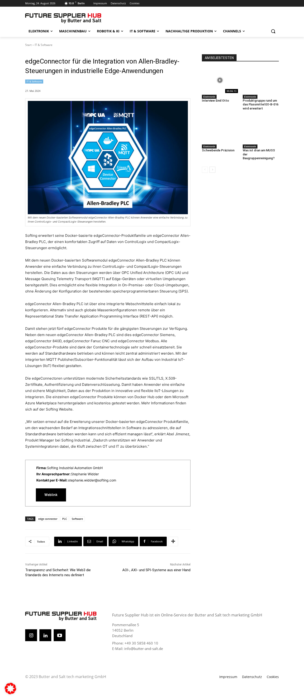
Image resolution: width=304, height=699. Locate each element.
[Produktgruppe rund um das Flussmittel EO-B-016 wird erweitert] (261, 80)
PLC (64, 519)
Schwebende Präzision (218, 150)
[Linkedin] (45, 635)
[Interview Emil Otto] (220, 80)
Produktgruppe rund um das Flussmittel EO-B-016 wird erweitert (260, 104)
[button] (273, 31)
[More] (173, 541)
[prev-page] (205, 170)
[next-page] (212, 170)
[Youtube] (60, 635)
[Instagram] (31, 635)
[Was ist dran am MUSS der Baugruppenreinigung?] (261, 130)
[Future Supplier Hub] (63, 18)
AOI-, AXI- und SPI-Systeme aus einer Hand (156, 570)
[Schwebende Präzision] (220, 130)
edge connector (47, 519)
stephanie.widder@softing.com (92, 480)
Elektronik (209, 96)
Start (28, 45)
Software (77, 519)
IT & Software (43, 45)
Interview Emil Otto (215, 100)
